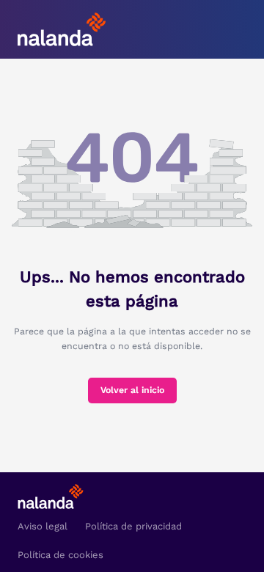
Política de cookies (60, 554)
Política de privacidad (133, 526)
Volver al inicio (132, 390)
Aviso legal (42, 526)
